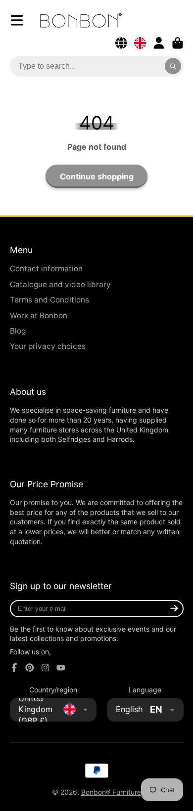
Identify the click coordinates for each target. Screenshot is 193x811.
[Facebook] (14, 667)
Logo (81, 20)
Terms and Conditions (49, 299)
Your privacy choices (48, 346)
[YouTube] (60, 667)
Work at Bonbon (38, 315)
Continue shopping (97, 176)
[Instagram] (45, 667)
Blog (18, 331)
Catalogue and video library (60, 284)
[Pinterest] (29, 667)
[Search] (173, 66)
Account (159, 43)
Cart (178, 43)
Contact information (46, 268)
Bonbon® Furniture (111, 792)
